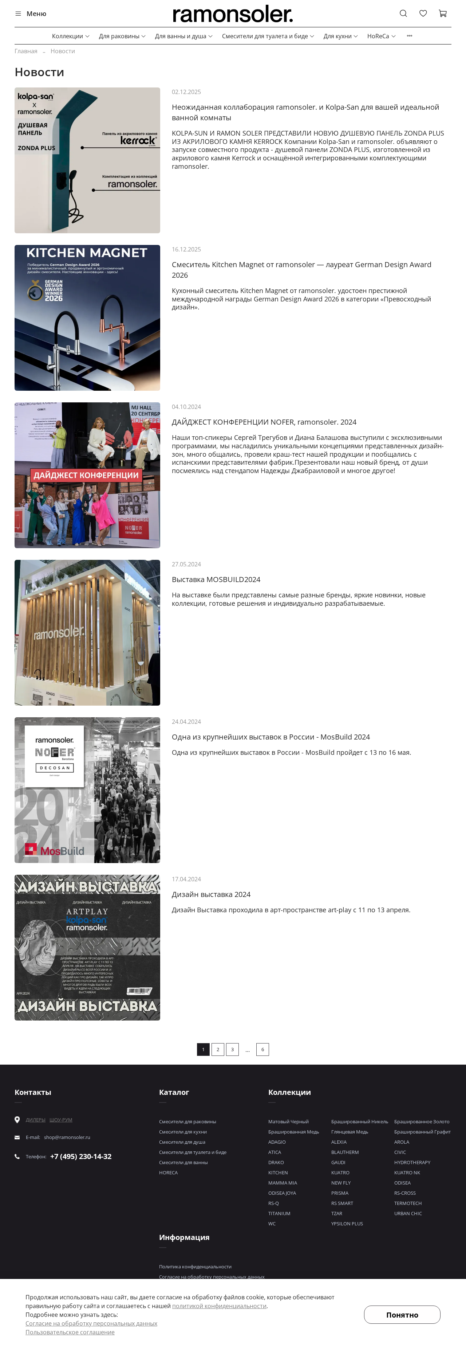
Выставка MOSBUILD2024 (216, 579)
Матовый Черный (288, 1121)
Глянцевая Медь (349, 1131)
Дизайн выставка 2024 (211, 894)
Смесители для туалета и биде (265, 36)
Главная (26, 51)
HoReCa (378, 36)
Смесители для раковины (187, 1121)
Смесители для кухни (183, 1131)
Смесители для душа (182, 1142)
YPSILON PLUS (347, 1223)
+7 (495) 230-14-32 (80, 1156)
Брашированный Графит (422, 1131)
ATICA (274, 1152)
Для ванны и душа (180, 36)
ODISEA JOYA (282, 1193)
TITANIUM (279, 1213)
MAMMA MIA (282, 1182)
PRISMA (339, 1193)
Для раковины (119, 36)
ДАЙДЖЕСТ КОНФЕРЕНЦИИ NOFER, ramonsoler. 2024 (264, 422)
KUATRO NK (407, 1172)
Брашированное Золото (422, 1121)
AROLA (401, 1142)
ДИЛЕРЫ (36, 1119)
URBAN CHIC (408, 1213)
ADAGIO (277, 1142)
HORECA (168, 1172)
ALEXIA (339, 1142)
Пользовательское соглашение (70, 1332)
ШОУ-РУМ (61, 1119)
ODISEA (402, 1182)
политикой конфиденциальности (219, 1306)
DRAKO (276, 1162)
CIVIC (400, 1152)
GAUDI (338, 1162)
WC (272, 1223)
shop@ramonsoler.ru (67, 1137)
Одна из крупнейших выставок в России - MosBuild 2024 (271, 737)
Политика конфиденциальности (195, 1266)
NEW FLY (341, 1182)
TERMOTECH (408, 1203)
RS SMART (342, 1203)
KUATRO (340, 1172)
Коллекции (67, 36)
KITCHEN (278, 1172)
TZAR (336, 1213)
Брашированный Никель (359, 1121)
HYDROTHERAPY (412, 1162)
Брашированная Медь (293, 1131)
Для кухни (338, 36)
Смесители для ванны (183, 1162)
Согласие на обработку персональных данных (212, 1276)
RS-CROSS (405, 1193)
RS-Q (273, 1203)
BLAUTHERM (345, 1152)
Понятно (402, 1315)
